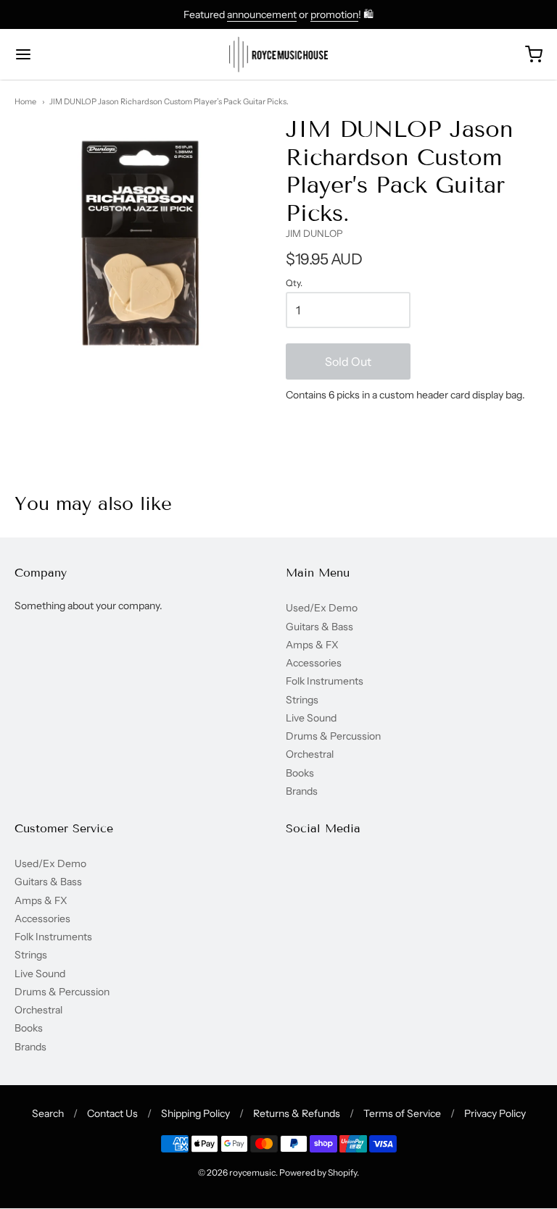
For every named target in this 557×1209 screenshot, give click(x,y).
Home (25, 101)
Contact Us (112, 1113)
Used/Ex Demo (322, 607)
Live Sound (311, 717)
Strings (302, 699)
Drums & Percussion (333, 735)
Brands (302, 791)
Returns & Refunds (296, 1113)
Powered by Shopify (318, 1172)
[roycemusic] (279, 54)
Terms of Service (402, 1113)
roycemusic (252, 1172)
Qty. (294, 283)
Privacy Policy (495, 1113)
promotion (334, 14)
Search (48, 1113)
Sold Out (348, 361)
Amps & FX (312, 644)
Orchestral (310, 754)
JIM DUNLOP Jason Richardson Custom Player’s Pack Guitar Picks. (169, 101)
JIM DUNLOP (314, 233)
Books (300, 772)
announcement (262, 14)
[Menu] (67, 54)
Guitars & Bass (319, 626)
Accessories (314, 662)
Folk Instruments (324, 680)
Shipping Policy (195, 1113)
